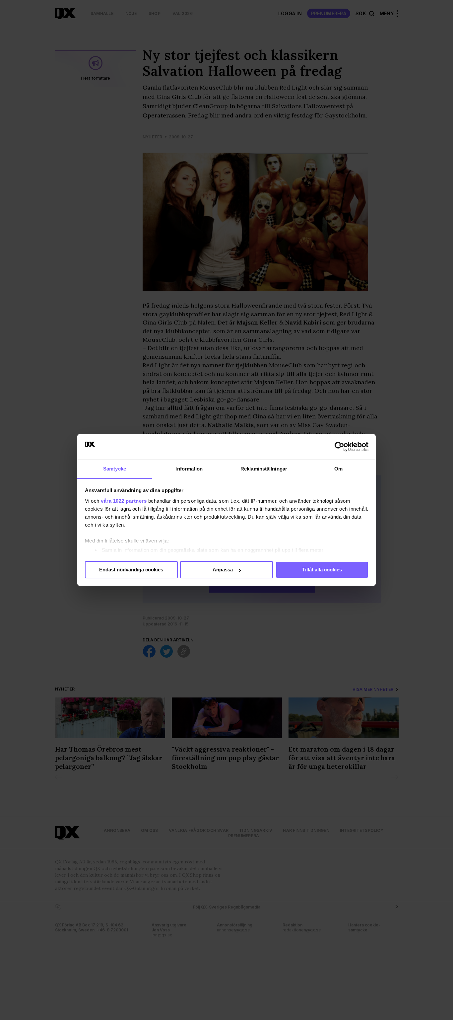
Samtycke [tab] (114, 469)
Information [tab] (189, 469)
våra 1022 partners (124, 501)
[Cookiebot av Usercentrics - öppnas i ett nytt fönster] (339, 447)
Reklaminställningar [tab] (263, 469)
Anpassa (223, 569)
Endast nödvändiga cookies (131, 569)
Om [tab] (338, 469)
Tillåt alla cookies (322, 569)
